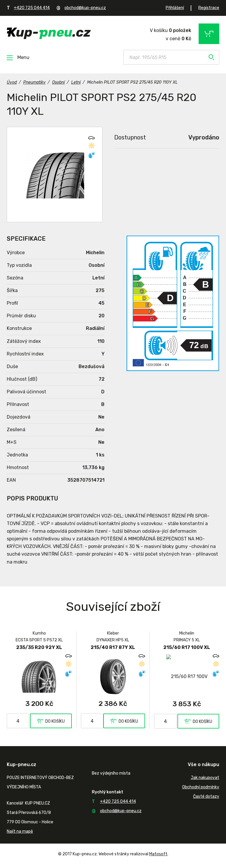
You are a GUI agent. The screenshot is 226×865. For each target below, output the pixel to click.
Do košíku (55, 721)
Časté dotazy (206, 796)
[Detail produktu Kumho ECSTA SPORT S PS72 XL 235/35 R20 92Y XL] (39, 676)
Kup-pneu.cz (49, 33)
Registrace (208, 7)
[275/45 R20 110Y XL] (54, 174)
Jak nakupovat (205, 777)
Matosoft (158, 853)
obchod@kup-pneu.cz (85, 7)
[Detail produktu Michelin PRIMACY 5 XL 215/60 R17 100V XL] (186, 676)
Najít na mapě (20, 831)
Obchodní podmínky (200, 787)
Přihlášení (175, 7)
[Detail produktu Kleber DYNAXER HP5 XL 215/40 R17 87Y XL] (113, 676)
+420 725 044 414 (32, 7)
